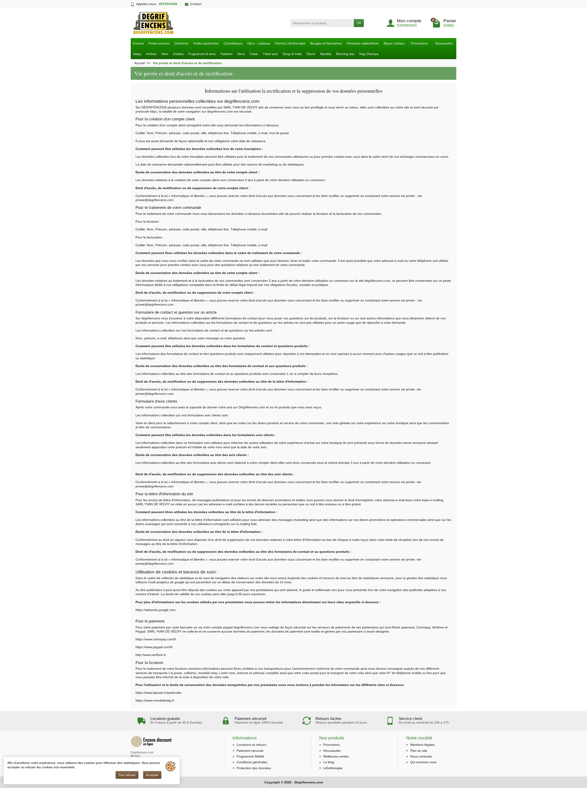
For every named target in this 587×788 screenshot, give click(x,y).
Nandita (325, 54)
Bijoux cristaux (394, 43)
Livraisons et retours (251, 745)
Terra (241, 54)
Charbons (181, 43)
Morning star (345, 54)
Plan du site (418, 750)
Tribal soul (270, 54)
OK (359, 23)
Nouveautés (444, 43)
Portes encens (159, 43)
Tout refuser (127, 775)
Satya (137, 54)
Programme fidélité (250, 756)
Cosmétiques (233, 43)
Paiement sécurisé (250, 750)
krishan (151, 54)
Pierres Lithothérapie (290, 43)
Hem (164, 54)
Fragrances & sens (202, 54)
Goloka (178, 54)
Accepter (152, 775)
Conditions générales (252, 762)
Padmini (226, 54)
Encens (138, 43)
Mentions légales (422, 745)
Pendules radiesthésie (363, 43)
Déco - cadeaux (258, 43)
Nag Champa (369, 54)
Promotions (419, 43)
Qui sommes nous (423, 762)
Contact (196, 4)
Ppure (311, 54)
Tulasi (253, 54)
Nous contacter (421, 756)
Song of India (292, 54)
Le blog (328, 762)
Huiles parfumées (206, 43)
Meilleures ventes (336, 756)
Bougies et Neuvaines (326, 43)
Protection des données (254, 768)
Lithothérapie (332, 768)
